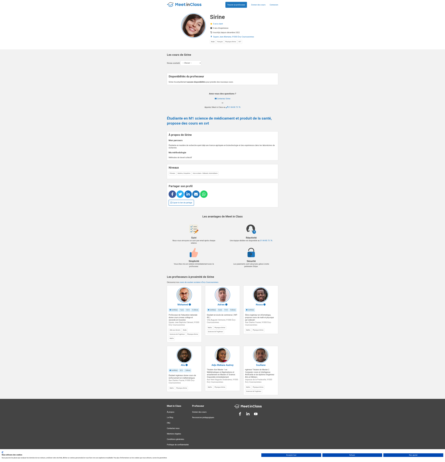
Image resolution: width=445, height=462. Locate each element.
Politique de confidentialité (178, 445)
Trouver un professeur (236, 5)
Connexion (274, 5)
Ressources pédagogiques (203, 417)
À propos (170, 412)
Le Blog (170, 417)
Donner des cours (258, 5)
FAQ (168, 423)
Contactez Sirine (223, 99)
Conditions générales (175, 439)
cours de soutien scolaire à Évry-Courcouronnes (199, 282)
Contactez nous (173, 428)
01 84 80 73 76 (234, 107)
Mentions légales (174, 434)
